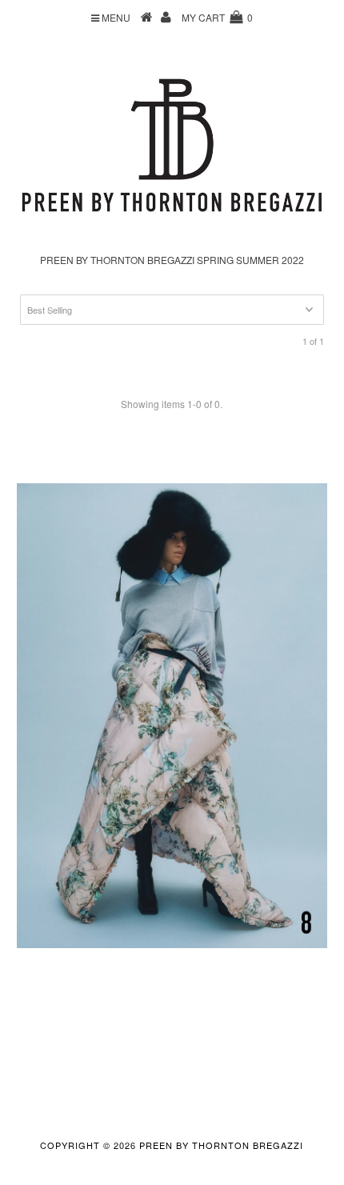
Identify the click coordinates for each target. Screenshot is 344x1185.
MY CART (217, 17)
